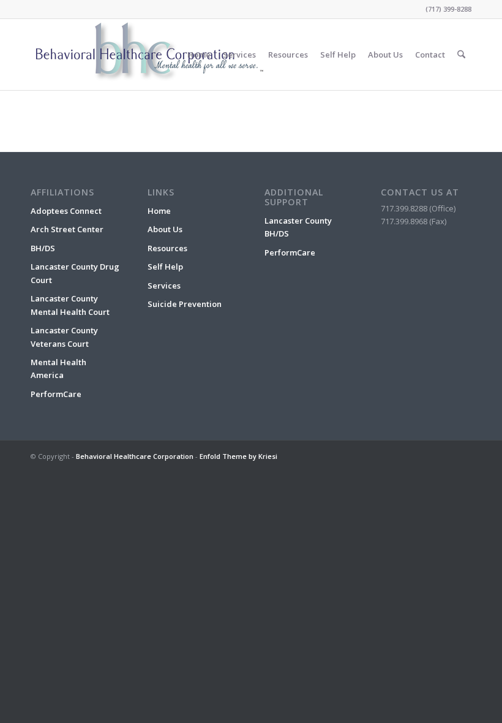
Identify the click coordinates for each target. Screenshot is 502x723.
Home (159, 210)
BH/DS (43, 248)
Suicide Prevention (185, 303)
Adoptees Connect (66, 210)
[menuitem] (199, 54)
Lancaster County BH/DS (298, 227)
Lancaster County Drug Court (75, 273)
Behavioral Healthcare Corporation (134, 456)
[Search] (461, 54)
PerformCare (56, 393)
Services (164, 285)
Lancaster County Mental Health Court (70, 305)
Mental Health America (58, 368)
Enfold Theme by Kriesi (238, 456)
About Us (165, 229)
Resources (167, 248)
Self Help (165, 266)
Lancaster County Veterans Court (64, 337)
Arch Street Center (67, 229)
